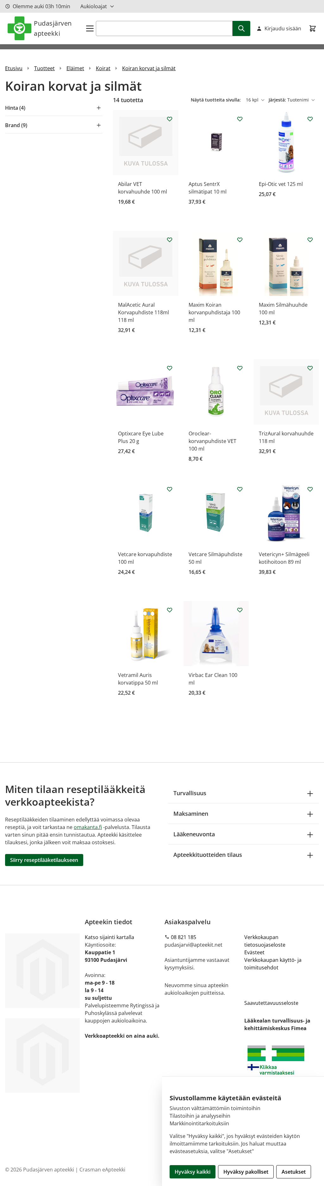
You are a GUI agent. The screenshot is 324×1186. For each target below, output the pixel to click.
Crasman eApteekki (102, 1169)
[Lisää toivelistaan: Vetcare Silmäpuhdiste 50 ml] (240, 489)
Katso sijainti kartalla (109, 937)
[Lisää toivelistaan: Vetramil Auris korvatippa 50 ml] (169, 610)
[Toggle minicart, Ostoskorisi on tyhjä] (313, 28)
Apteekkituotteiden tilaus (207, 854)
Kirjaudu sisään (283, 28)
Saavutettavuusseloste (271, 1002)
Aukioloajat (93, 6)
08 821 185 (183, 937)
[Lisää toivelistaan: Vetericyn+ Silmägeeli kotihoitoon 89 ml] (310, 489)
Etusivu (13, 68)
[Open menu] (90, 28)
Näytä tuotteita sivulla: (216, 100)
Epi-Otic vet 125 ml (281, 184)
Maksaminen (190, 813)
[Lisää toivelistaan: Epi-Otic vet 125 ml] (310, 119)
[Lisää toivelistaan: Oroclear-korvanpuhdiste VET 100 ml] (240, 368)
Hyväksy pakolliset (245, 1171)
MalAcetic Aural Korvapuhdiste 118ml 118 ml (143, 312)
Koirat (103, 68)
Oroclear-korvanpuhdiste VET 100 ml (212, 441)
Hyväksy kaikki (192, 1171)
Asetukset (294, 1171)
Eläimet (75, 68)
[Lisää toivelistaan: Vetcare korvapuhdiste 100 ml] (169, 489)
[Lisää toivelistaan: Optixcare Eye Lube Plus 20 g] (169, 368)
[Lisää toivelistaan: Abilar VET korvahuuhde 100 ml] (169, 119)
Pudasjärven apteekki (53, 28)
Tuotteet (44, 68)
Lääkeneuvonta (194, 834)
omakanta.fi (88, 827)
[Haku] (241, 28)
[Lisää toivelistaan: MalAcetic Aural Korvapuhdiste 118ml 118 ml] (169, 239)
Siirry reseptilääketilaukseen (44, 860)
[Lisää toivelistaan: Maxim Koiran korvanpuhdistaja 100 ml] (240, 239)
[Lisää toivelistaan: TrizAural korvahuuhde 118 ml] (310, 368)
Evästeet (254, 952)
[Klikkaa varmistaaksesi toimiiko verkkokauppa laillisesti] (281, 1068)
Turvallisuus (189, 793)
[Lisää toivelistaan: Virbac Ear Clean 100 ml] (240, 610)
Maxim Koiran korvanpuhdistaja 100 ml (214, 312)
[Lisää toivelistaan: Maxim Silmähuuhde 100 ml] (310, 239)
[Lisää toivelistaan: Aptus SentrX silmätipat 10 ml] (240, 119)
